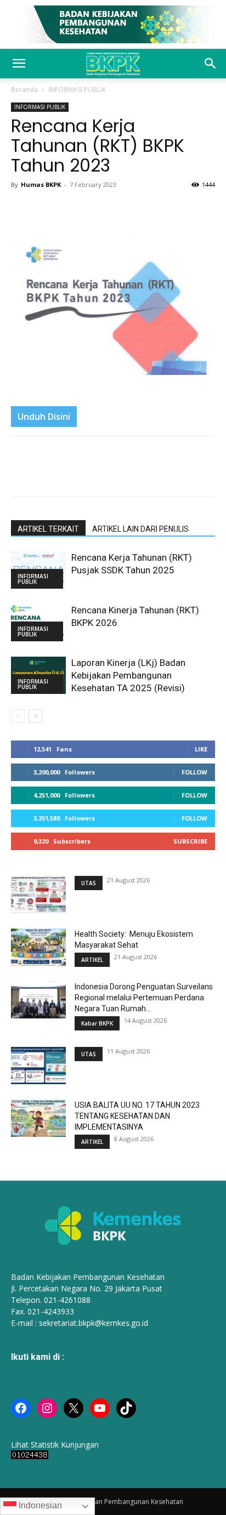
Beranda (24, 89)
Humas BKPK (41, 184)
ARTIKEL (92, 960)
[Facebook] (22, 209)
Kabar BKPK (97, 1023)
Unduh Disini (44, 417)
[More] (148, 209)
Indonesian (39, 1505)
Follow (194, 772)
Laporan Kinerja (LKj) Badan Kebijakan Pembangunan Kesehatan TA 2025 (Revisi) (128, 675)
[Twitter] (47, 209)
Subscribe (190, 841)
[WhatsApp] (72, 209)
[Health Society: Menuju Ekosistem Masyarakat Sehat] (38, 947)
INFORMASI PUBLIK (77, 89)
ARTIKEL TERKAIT (48, 529)
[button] (18, 63)
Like (201, 749)
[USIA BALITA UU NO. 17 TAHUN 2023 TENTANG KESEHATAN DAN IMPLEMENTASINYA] (38, 1118)
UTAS (88, 883)
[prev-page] (18, 716)
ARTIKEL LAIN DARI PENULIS (140, 529)
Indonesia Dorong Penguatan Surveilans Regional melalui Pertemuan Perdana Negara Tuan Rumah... (144, 997)
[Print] (98, 209)
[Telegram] (123, 209)
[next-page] (35, 716)
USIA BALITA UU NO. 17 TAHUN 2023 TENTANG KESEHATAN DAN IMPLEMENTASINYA (137, 1116)
